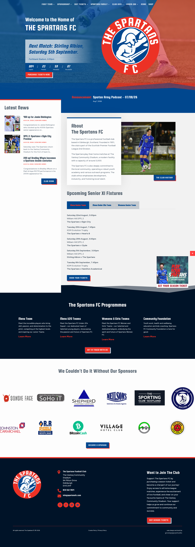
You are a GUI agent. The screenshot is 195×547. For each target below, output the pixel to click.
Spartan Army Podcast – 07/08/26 (115, 97)
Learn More (25, 336)
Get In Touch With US (97, 350)
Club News (49, 181)
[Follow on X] (60, 504)
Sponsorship (63, 4)
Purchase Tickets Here (39, 74)
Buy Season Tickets (158, 520)
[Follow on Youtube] (77, 504)
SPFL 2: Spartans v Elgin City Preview (37, 137)
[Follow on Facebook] (65, 504)
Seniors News (41, 120)
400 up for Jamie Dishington (37, 116)
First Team (47, 4)
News (143, 4)
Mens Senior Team (78, 205)
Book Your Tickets (78, 278)
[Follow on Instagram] (71, 504)
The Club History (164, 177)
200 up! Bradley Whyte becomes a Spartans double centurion (39, 159)
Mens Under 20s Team (102, 205)
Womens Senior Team (127, 205)
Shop (151, 4)
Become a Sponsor (97, 445)
